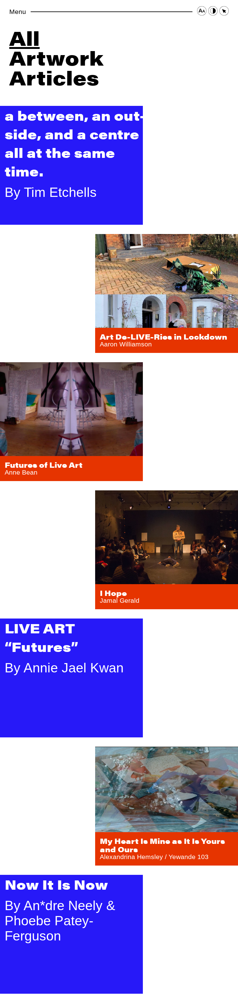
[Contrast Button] (213, 11)
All (24, 38)
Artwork (56, 57)
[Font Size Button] (201, 11)
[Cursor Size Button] (224, 11)
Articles (54, 77)
